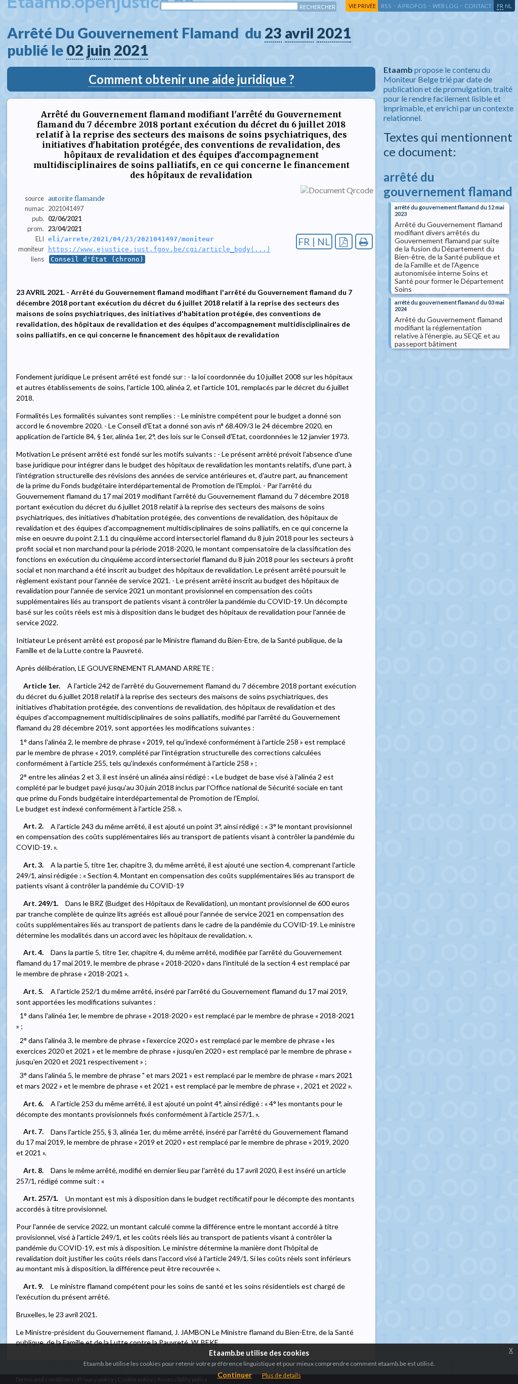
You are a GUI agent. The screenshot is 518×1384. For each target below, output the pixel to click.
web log (445, 6)
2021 (334, 32)
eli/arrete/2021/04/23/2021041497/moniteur (131, 239)
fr (500, 6)
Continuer (235, 1374)
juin (99, 50)
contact (478, 6)
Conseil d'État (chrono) (97, 259)
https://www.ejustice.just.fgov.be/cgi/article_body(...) (159, 249)
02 (74, 50)
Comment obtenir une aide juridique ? (191, 79)
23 (273, 32)
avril (299, 32)
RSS (386, 6)
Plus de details (281, 1375)
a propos (412, 6)
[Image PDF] (344, 241)
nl (508, 6)
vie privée (362, 6)
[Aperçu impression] (364, 241)
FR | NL (314, 241)
